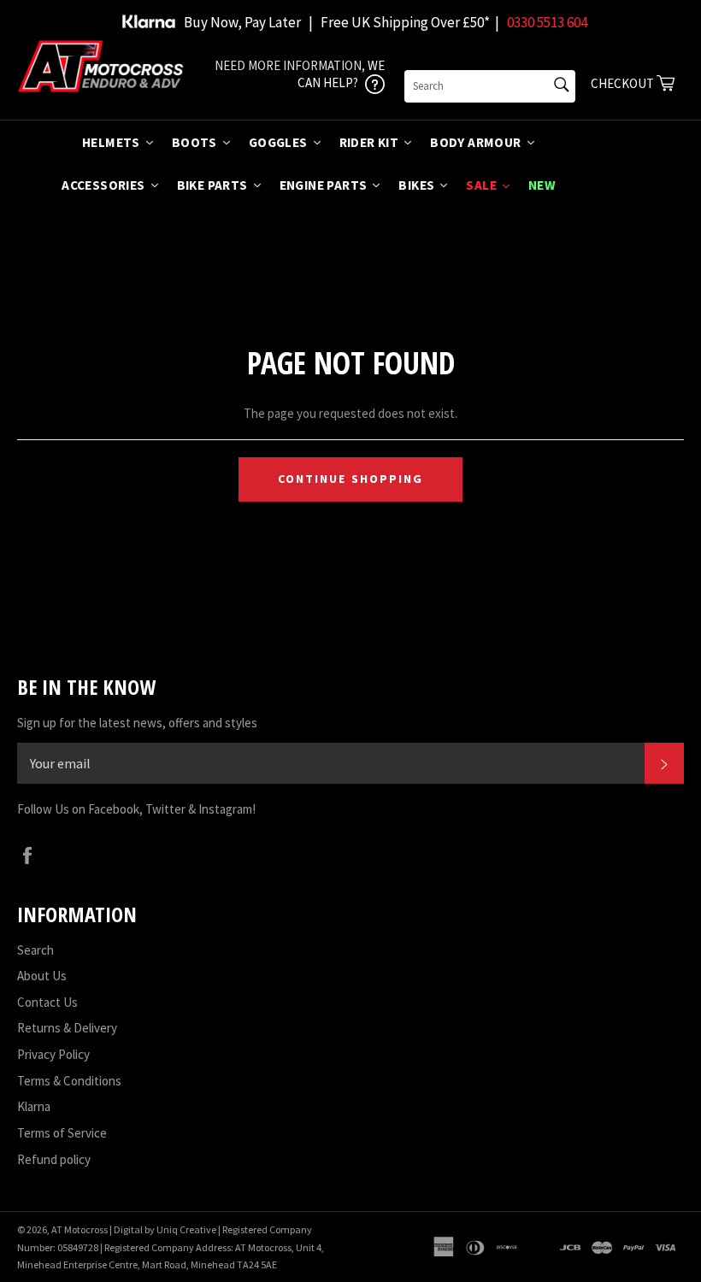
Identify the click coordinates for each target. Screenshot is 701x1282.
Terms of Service (62, 1133)
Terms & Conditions (69, 1081)
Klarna (33, 1106)
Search (35, 950)
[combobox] (489, 86)
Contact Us (47, 1002)
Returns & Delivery (67, 1028)
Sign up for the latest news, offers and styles (137, 723)
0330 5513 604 (547, 22)
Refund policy (54, 1159)
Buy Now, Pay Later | (248, 22)
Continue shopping (351, 478)
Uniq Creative (186, 1229)
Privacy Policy (53, 1054)
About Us (42, 975)
